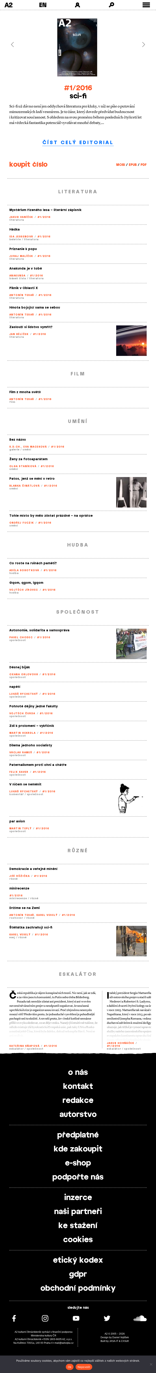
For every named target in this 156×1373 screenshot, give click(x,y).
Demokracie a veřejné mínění (33, 869)
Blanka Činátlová (24, 485)
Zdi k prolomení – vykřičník (31, 726)
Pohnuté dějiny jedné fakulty (33, 706)
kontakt (78, 1086)
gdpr (78, 1274)
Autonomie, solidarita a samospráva (39, 630)
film (12, 402)
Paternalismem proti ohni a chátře (37, 765)
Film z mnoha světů (25, 392)
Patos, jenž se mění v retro (32, 479)
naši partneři (78, 1212)
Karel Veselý (46, 915)
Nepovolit (84, 1367)
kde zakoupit (78, 1149)
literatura (16, 220)
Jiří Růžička (19, 876)
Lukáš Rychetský (23, 693)
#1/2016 (78, 88)
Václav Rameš (20, 752)
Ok (70, 1367)
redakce (78, 1101)
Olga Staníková (22, 466)
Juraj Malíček (21, 256)
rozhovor (16, 917)
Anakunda (17, 275)
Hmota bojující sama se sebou (34, 308)
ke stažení (78, 1226)
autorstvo (78, 1115)
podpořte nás (78, 1177)
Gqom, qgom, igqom (26, 583)
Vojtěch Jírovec (23, 589)
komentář (16, 794)
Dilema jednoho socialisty (30, 745)
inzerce (78, 1198)
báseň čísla (17, 278)
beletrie (15, 239)
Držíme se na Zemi (24, 908)
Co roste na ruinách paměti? (33, 563)
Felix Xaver (18, 772)
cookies (78, 1240)
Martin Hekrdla (22, 733)
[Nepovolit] (151, 1364)
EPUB (133, 165)
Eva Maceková (35, 446)
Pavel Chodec (21, 637)
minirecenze (19, 888)
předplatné (78, 1135)
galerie (14, 449)
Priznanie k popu (23, 249)
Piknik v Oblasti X (23, 288)
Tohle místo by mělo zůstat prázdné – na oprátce (51, 516)
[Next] (136, 44)
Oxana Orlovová (23, 674)
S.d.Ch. (15, 446)
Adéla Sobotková (24, 570)
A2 (8, 5)
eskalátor (16, 1048)
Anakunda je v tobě (25, 269)
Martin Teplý (20, 828)
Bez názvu (17, 440)
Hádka (14, 230)
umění (27, 449)
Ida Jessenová (21, 236)
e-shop (78, 1163)
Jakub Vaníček (21, 217)
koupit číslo (28, 164)
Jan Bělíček (19, 334)
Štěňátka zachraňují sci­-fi (30, 927)
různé (13, 878)
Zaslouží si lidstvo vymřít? (30, 327)
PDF (144, 165)
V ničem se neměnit (25, 784)
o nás (78, 1072)
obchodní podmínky (78, 1288)
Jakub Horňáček (120, 1043)
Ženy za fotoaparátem (28, 459)
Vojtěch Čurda (22, 713)
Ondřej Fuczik (21, 522)
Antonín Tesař (21, 295)
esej (12, 937)
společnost (17, 640)
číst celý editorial (78, 142)
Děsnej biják (19, 667)
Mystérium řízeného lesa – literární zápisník (45, 210)
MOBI (120, 165)
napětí (14, 687)
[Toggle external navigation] (146, 5)
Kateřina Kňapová (24, 1046)
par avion (17, 821)
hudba (14, 573)
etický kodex (78, 1260)
